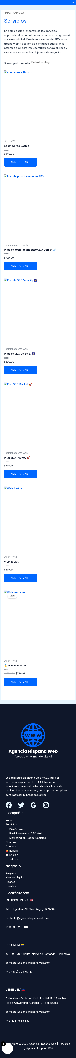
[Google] (33, 805)
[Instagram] (46, 805)
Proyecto (11, 873)
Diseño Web (17, 829)
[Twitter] (21, 805)
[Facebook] (9, 805)
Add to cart (20, 162)
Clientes (11, 886)
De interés (12, 859)
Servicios (11, 824)
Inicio (9, 820)
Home (7, 13)
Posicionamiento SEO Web (26, 833)
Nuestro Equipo (15, 877)
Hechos (10, 882)
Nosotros (11, 842)
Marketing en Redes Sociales (27, 838)
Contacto (11, 846)
